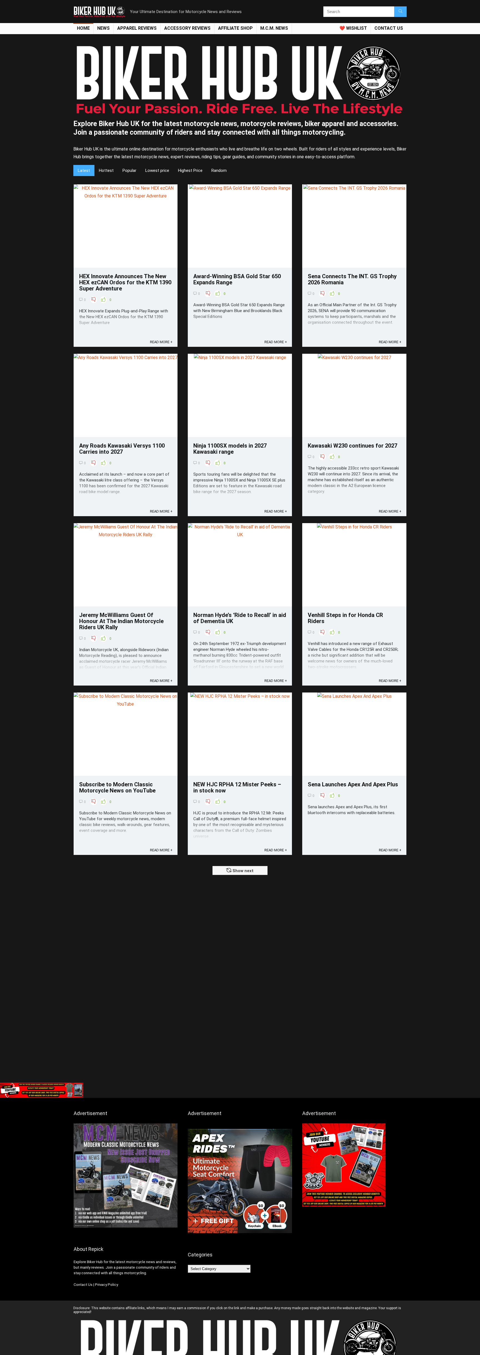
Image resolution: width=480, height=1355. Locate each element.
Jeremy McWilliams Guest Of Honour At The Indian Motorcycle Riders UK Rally (121, 621)
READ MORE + (161, 342)
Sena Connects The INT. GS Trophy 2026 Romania (352, 279)
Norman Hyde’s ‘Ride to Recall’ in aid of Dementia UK (239, 618)
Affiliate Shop (235, 28)
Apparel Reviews (137, 28)
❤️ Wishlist (353, 28)
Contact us (388, 28)
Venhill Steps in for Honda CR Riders (345, 618)
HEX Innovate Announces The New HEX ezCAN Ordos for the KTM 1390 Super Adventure (125, 282)
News (103, 28)
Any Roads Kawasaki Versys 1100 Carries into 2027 (122, 448)
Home (83, 28)
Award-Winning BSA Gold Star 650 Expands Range (237, 279)
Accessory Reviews (187, 28)
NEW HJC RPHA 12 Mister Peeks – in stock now (237, 787)
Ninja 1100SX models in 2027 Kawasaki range (230, 448)
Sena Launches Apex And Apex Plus (353, 784)
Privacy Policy (106, 1285)
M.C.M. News (274, 28)
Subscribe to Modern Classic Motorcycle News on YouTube (117, 787)
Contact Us (83, 1285)
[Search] (400, 11)
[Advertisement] (240, 1038)
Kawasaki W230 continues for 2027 (352, 445)
